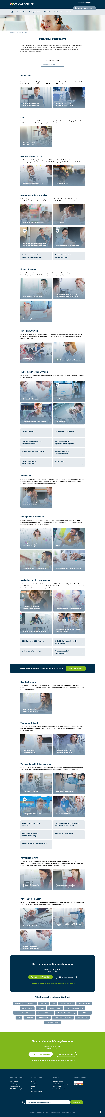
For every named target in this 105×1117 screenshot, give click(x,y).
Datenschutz (40, 1112)
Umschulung (13, 1084)
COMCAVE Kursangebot (16, 1089)
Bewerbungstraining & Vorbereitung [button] (25, 1003)
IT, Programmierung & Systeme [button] (74, 1008)
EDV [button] (54, 1003)
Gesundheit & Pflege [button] (84, 1003)
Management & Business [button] (45, 1013)
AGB (47, 1112)
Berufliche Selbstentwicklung (60, 1084)
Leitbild (33, 1086)
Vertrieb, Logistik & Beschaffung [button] (62, 1017)
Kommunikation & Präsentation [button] (24, 1013)
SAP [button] (19, 1017)
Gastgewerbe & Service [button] (67, 1003)
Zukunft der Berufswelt (58, 1089)
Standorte (34, 1084)
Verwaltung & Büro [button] (82, 1017)
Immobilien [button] (41, 1008)
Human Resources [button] (27, 1008)
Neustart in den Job (57, 1081)
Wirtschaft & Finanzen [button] (52, 1022)
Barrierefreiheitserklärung (68, 1112)
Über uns (33, 1081)
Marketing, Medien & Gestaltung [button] (66, 1013)
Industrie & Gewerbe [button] (55, 1008)
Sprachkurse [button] (29, 1017)
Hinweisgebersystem (55, 1112)
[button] (84, 8)
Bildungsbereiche (15, 1086)
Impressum (33, 1112)
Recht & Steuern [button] (85, 1013)
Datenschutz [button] (43, 1003)
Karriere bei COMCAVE (37, 1091)
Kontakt (33, 1089)
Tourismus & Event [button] (43, 1017)
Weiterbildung (14, 1081)
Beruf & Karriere (56, 1086)
